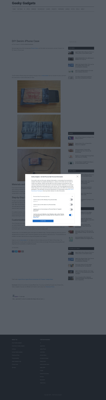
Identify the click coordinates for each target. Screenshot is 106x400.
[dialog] (53, 200)
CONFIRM (43, 220)
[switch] (71, 200)
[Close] (78, 177)
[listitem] (53, 196)
